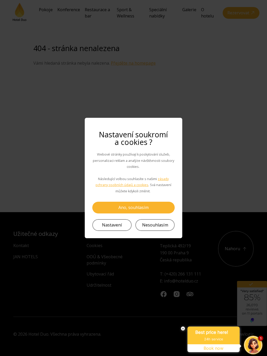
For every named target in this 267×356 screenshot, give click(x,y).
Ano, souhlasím (133, 207)
